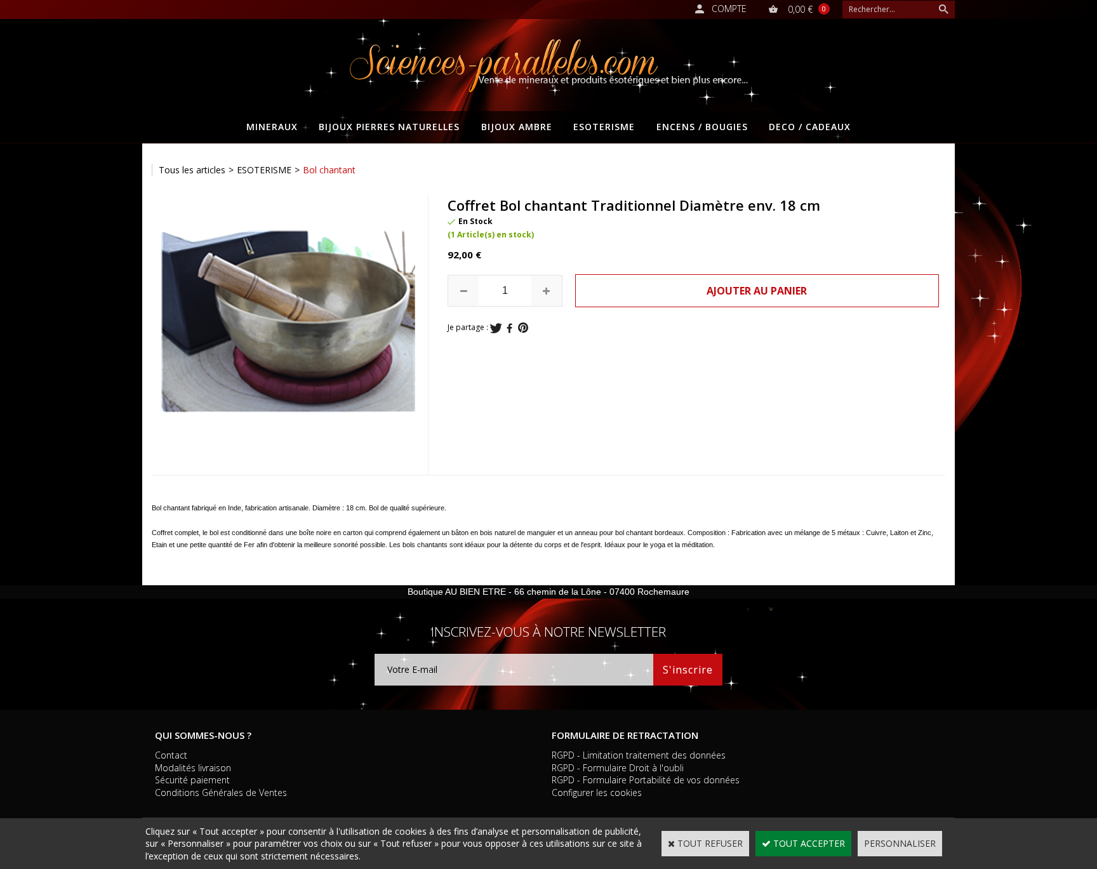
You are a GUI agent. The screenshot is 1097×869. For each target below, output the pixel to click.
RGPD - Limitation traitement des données (639, 755)
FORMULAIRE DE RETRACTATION (625, 735)
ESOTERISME (604, 127)
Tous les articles (192, 170)
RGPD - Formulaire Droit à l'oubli (618, 768)
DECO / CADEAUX (810, 127)
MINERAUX (272, 127)
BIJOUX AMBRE (516, 127)
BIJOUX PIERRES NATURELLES (389, 127)
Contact (171, 755)
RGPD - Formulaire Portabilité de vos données (646, 780)
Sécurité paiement (192, 780)
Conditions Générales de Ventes (221, 792)
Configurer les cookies (597, 792)
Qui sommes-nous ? (203, 735)
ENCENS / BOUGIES (702, 127)
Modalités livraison (193, 768)
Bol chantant (329, 170)
